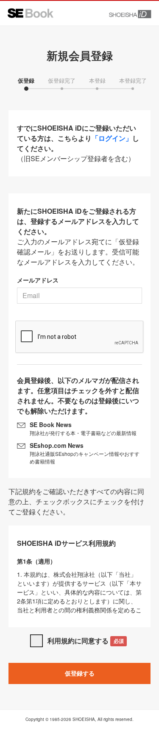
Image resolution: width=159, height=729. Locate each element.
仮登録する (80, 673)
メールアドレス (38, 280)
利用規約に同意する (85, 640)
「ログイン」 (112, 138)
